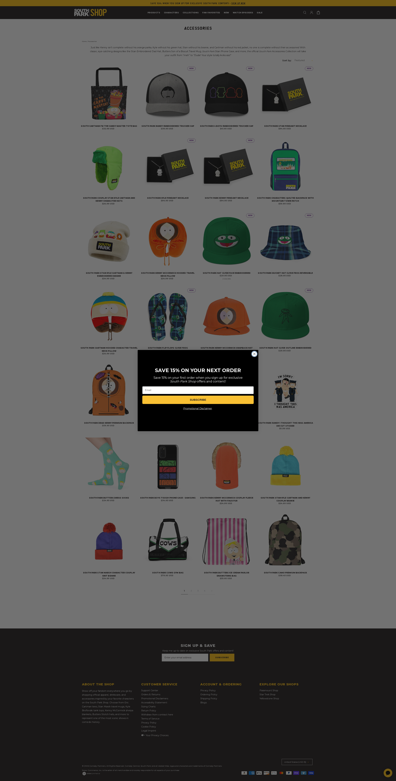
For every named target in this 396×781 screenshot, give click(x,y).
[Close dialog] (254, 354)
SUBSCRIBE (198, 399)
